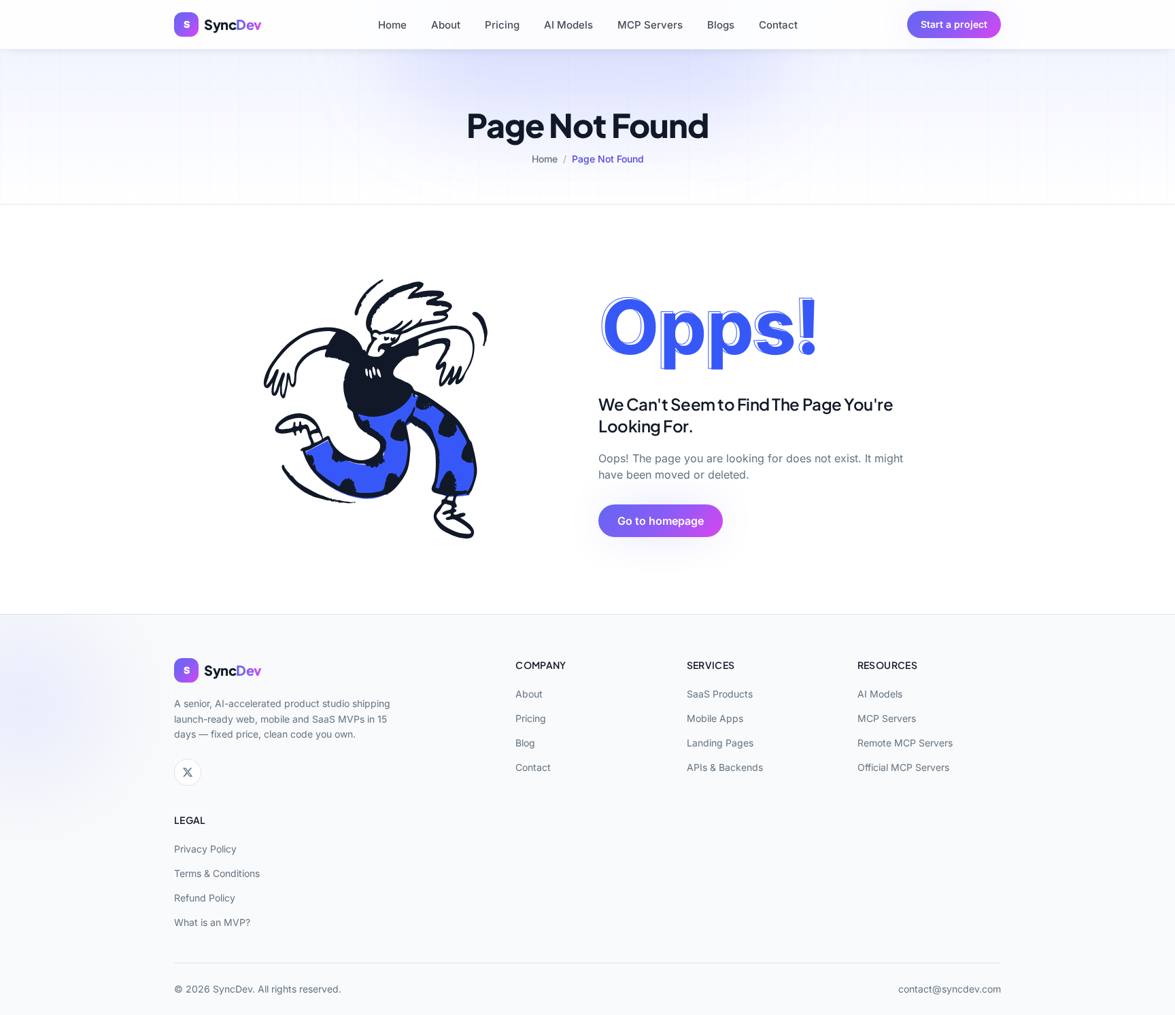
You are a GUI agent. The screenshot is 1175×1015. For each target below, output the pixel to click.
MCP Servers (650, 24)
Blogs (720, 24)
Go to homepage (660, 521)
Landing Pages (720, 743)
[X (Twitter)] (187, 772)
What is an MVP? (212, 922)
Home (392, 24)
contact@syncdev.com (949, 989)
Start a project (954, 24)
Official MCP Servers (903, 767)
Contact (778, 24)
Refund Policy (204, 898)
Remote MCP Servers (905, 743)
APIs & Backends (725, 767)
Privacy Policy (205, 849)
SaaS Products (720, 694)
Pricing (502, 24)
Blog (525, 743)
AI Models (568, 24)
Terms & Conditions (217, 873)
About (445, 24)
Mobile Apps (715, 718)
